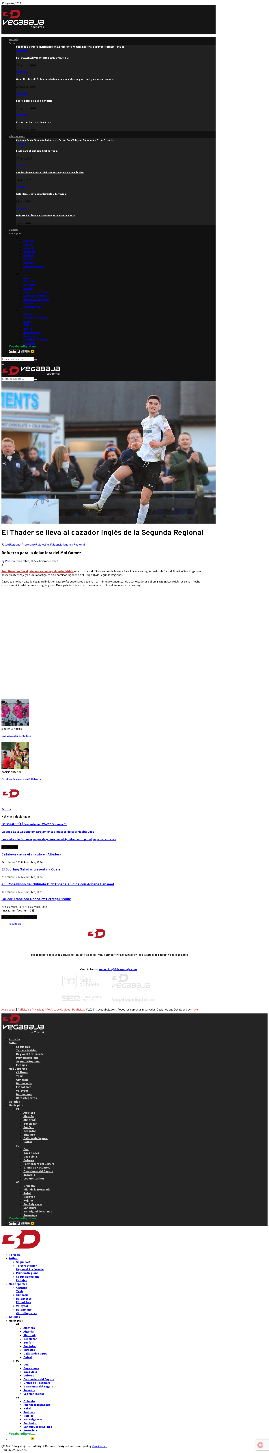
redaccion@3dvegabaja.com (118, 969)
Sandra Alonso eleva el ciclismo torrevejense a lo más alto (50, 172)
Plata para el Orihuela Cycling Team (37, 150)
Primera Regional (27, 1057)
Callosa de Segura (33, 266)
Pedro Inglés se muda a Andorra (34, 100)
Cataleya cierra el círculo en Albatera (31, 854)
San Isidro (29, 336)
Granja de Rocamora (35, 295)
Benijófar (28, 259)
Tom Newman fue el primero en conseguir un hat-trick (37, 571)
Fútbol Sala (23, 1087)
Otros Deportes (26, 1098)
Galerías (13, 229)
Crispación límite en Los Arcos (33, 122)
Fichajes (21, 1065)
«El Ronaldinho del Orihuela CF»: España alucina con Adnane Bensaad (57, 884)
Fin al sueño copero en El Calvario (21, 779)
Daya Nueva (30, 281)
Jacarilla (28, 303)
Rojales (27, 328)
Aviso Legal (8, 1009)
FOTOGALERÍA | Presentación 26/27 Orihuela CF (42, 57)
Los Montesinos (32, 306)
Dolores (27, 288)
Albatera (28, 240)
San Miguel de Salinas (36, 339)
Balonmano (24, 1094)
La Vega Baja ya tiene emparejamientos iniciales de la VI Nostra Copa (47, 832)
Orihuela (28, 314)
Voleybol (22, 1090)
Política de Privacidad (31, 1009)
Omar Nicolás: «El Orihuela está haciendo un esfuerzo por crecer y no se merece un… (65, 79)
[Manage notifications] (260, 1445)
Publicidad (78, 1009)
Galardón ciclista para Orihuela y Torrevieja (41, 194)
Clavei (195, 1009)
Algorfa (27, 244)
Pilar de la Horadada (35, 317)
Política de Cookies (58, 1009)
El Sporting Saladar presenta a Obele (30, 869)
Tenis (19, 1076)
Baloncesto (24, 1083)
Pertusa (10, 561)
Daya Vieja (29, 284)
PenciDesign (99, 1446)
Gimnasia (22, 1079)
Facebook (15, 923)
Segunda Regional (73, 544)
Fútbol (12, 43)
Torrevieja (29, 343)
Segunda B (22, 50)
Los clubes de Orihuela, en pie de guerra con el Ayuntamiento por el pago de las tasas (58, 839)
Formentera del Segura (36, 292)
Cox (25, 277)
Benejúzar (29, 251)
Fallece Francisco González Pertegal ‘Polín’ (36, 899)
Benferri (28, 255)
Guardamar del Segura (36, 299)
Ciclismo (21, 143)
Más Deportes (17, 136)
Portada (13, 39)
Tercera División (26, 1050)
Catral (27, 270)
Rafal (26, 321)
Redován (28, 325)
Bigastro (28, 262)
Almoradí (28, 248)
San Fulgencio (31, 332)
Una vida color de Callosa (16, 736)
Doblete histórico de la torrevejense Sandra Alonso (45, 215)
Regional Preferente (23, 544)
